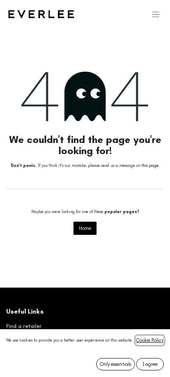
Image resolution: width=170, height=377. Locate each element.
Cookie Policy (149, 340)
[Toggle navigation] (155, 14)
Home (85, 228)
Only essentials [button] (115, 364)
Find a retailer (24, 326)
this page (150, 165)
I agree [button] (150, 364)
